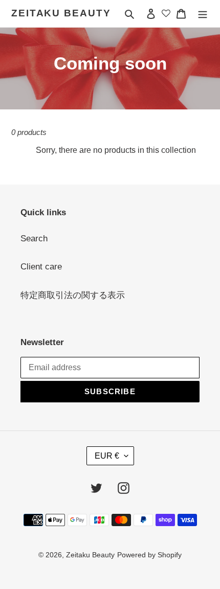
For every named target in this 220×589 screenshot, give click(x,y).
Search (34, 238)
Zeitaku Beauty (61, 13)
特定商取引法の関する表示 (72, 295)
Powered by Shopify (149, 555)
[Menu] (202, 14)
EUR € (107, 455)
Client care (41, 266)
